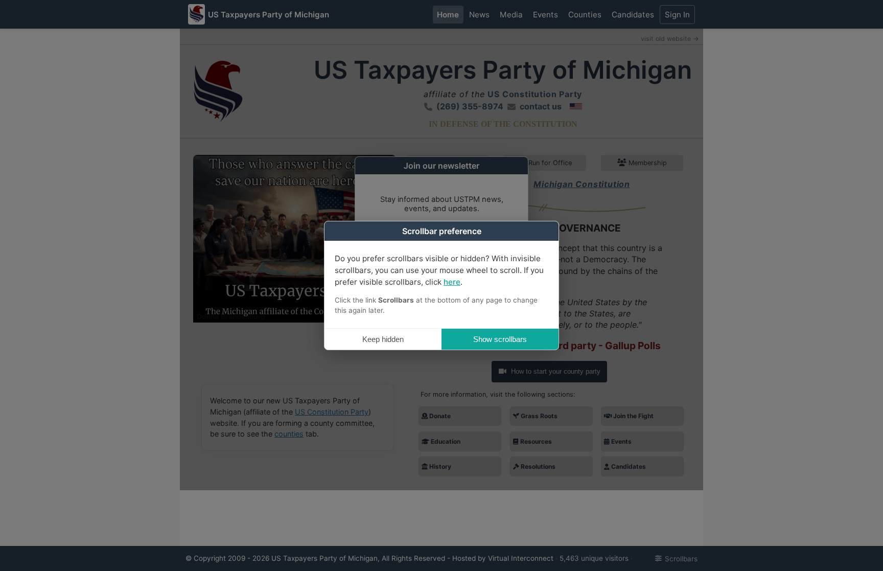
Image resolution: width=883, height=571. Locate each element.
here (452, 282)
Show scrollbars (500, 339)
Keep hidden (383, 339)
